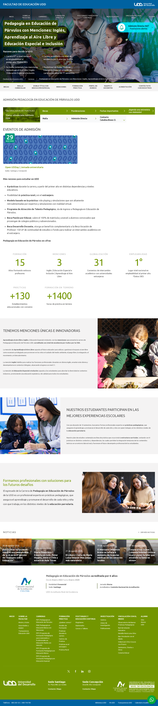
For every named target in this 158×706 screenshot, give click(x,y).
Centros (103, 620)
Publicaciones (105, 628)
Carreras (31, 79)
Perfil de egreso (93, 87)
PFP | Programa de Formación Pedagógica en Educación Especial (45, 658)
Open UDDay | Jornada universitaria (24, 167)
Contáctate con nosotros (145, 87)
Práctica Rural (64, 650)
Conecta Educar (123, 653)
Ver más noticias (147, 532)
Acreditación (125, 87)
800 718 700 (26, 703)
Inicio (12, 616)
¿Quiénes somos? (65, 622)
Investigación (107, 616)
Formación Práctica (77, 87)
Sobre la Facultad (23, 617)
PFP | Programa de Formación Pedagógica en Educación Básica (45, 650)
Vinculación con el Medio (127, 617)
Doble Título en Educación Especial (41, 87)
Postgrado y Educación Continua (85, 617)
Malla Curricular (20, 87)
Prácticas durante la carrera (62, 633)
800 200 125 (15, 703)
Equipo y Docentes (108, 87)
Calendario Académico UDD (145, 703)
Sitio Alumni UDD (143, 622)
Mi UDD (112, 703)
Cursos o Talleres (82, 628)
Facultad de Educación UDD (24, 4)
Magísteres (80, 622)
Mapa (59, 689)
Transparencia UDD (125, 703)
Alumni (144, 616)
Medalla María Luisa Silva (127, 633)
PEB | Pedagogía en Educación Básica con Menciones (43, 627)
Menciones (61, 87)
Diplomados (80, 625)
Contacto (52, 689)
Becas (6, 87)
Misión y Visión (24, 622)
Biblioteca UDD (100, 703)
